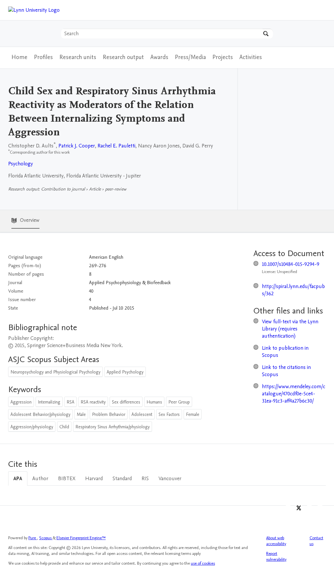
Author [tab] (40, 478)
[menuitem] (43, 57)
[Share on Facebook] (288, 509)
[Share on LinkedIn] (309, 509)
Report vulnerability (276, 556)
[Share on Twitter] (299, 509)
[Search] (268, 33)
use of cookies (203, 563)
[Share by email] (320, 509)
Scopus (46, 538)
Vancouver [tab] (170, 478)
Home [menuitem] (19, 57)
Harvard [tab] (94, 478)
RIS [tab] (145, 478)
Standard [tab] (122, 478)
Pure (32, 538)
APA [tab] (17, 478)
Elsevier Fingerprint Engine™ (81, 538)
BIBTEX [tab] (66, 478)
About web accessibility (276, 541)
